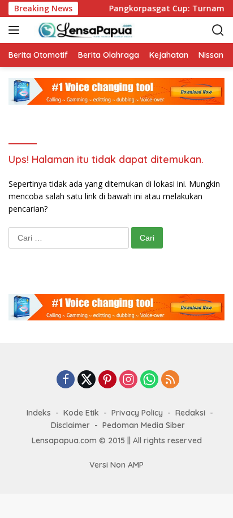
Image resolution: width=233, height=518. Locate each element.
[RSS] (170, 380)
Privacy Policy (137, 413)
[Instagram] (128, 380)
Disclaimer (70, 425)
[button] (16, 30)
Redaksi (190, 413)
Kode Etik (81, 413)
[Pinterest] (107, 380)
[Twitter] (86, 380)
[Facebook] (66, 380)
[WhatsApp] (149, 380)
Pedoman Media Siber (143, 425)
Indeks (39, 413)
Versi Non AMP (116, 465)
